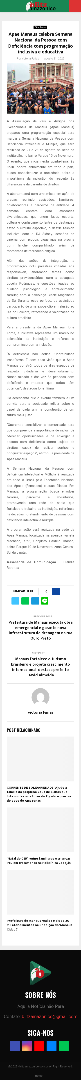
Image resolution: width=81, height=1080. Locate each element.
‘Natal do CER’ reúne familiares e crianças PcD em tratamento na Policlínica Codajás (39, 861)
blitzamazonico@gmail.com (49, 1016)
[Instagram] (27, 1046)
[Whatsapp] (64, 1046)
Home (39, 1075)
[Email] (51, 1046)
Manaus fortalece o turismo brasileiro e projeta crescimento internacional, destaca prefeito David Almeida (40, 667)
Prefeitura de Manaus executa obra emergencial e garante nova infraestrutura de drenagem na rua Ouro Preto (40, 630)
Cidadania (40, 27)
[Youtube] (39, 1046)
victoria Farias (30, 58)
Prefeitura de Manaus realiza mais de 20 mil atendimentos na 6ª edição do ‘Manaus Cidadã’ (39, 925)
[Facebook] (15, 1046)
